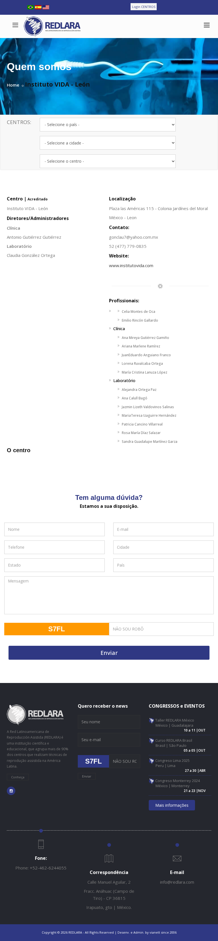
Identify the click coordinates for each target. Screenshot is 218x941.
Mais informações (171, 805)
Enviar (109, 653)
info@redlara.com (177, 882)
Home (13, 85)
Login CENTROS (143, 7)
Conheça (17, 777)
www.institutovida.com (131, 265)
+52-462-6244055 (48, 868)
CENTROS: (19, 122)
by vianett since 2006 (161, 932)
